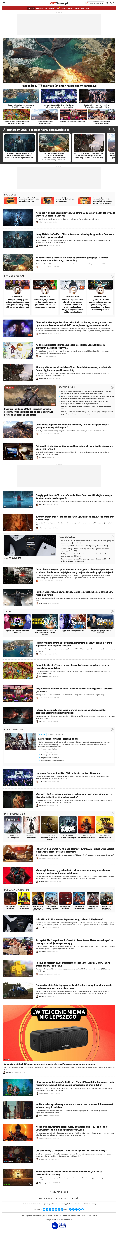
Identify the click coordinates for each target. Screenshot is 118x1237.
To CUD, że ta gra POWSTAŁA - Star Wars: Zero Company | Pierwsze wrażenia (45, 624)
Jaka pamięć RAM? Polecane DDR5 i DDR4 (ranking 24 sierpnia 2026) (84, 546)
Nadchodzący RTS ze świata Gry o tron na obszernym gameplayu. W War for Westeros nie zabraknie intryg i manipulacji (59, 63)
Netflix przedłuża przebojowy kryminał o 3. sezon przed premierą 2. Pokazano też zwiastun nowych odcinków (59, 1110)
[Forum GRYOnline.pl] (62, 1209)
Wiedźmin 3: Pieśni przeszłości (31, 1204)
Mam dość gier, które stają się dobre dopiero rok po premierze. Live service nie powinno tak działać (45, 297)
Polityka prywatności (52, 1216)
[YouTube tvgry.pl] (70, 1209)
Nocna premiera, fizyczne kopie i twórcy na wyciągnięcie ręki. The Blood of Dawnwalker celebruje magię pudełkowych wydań (59, 1132)
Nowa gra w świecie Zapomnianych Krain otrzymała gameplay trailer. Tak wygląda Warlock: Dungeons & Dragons (59, 217)
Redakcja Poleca (59, 276)
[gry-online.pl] (59, 3)
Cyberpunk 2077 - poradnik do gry (24, 900)
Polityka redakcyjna (39, 1216)
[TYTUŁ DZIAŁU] (59, 813)
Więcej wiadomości (59, 1192)
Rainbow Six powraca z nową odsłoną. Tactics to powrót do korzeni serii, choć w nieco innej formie (97, 98)
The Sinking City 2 (13, 827)
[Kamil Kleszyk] (90, 118)
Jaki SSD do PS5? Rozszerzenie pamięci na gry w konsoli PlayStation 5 (30, 548)
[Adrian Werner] (5, 101)
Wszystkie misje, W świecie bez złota (52, 760)
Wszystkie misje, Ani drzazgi (50, 758)
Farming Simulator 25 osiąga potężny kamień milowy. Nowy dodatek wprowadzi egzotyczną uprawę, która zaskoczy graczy (59, 991)
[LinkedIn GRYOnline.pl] (59, 1209)
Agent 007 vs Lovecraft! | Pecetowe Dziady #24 (17, 624)
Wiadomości (45, 1198)
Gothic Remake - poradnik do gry (10, 900)
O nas (22, 1216)
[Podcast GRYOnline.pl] (56, 1209)
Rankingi (51, 8)
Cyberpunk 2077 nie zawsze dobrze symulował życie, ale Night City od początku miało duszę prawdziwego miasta (100, 297)
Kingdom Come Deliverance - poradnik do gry (38, 901)
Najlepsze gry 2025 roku (66, 1204)
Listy (57, 8)
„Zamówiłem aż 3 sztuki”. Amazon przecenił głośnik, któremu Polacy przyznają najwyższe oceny (21, 200)
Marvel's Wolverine (105, 827)
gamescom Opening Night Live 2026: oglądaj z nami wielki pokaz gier (59, 98)
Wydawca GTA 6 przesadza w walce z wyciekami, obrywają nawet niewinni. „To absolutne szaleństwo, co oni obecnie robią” (59, 800)
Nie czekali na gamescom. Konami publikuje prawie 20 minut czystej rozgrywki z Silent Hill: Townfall (59, 451)
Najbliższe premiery (90, 1204)
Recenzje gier (86, 387)
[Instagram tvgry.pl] (76, 1209)
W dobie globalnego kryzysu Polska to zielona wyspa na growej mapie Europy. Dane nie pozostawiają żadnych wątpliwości (59, 876)
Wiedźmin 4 (78, 1204)
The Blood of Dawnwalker (86, 827)
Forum (88, 8)
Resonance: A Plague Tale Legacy (49, 828)
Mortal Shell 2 (31, 827)
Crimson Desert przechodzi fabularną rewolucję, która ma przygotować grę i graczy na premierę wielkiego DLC (44, 116)
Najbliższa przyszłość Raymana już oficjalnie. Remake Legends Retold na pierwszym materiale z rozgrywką (59, 350)
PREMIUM (31, 8)
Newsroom (39, 8)
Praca (84, 1216)
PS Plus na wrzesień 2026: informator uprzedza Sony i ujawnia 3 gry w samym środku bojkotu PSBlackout (59, 968)
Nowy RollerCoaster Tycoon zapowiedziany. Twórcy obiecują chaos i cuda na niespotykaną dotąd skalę (16, 116)
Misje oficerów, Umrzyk (48, 752)
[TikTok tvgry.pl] (73, 1209)
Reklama (73, 1216)
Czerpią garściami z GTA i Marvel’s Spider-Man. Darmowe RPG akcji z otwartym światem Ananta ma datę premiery (59, 500)
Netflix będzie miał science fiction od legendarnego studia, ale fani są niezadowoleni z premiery (59, 1177)
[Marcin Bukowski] (5, 118)
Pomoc (95, 1216)
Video (83, 8)
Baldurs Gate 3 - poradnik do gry (79, 900)
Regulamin (29, 1216)
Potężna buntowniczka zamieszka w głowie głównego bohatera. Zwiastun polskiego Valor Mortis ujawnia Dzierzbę (59, 715)
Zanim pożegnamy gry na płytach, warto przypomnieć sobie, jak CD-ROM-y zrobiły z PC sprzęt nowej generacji (17, 297)
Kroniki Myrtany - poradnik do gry (65, 900)
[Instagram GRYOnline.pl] (47, 1209)
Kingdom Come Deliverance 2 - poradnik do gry (106, 901)
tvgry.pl (59, 611)
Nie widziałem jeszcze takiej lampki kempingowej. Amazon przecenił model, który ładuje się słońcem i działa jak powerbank (95, 200)
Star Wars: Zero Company (68, 827)
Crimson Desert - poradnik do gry (93, 900)
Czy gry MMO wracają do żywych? (73, 623)
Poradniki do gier (59, 729)
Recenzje (64, 8)
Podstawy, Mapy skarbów (49, 749)
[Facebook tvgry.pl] (82, 1209)
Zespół (79, 1216)
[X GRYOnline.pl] (50, 1209)
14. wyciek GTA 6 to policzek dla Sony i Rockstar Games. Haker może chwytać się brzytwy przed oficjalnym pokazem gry (101, 116)
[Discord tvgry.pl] (79, 1209)
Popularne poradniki (59, 889)
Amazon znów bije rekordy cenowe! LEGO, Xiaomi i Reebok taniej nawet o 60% (58, 200)
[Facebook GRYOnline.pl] (44, 1209)
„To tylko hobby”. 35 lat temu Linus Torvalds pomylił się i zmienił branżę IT (59, 1155)
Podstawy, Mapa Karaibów (49, 755)
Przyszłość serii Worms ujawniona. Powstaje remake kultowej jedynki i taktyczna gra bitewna (73, 116)
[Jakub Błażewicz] (5, 81)
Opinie (70, 8)
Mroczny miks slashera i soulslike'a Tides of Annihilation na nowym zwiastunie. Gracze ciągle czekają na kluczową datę (89, 146)
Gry (46, 8)
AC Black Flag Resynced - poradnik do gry (59, 747)
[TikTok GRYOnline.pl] (53, 1209)
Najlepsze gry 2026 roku (50, 1204)
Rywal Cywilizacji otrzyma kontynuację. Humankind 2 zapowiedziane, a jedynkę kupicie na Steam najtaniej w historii (21, 98)
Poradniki (77, 8)
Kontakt (89, 1216)
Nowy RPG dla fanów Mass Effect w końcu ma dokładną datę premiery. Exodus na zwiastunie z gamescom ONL (19, 146)
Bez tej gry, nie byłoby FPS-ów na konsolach (100, 624)
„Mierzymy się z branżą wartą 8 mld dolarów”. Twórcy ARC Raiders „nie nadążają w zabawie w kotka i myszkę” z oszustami (59, 853)
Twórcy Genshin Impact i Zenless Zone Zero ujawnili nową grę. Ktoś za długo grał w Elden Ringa (59, 522)
